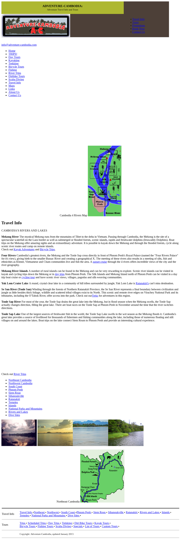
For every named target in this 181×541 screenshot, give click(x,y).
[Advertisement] (27, 347)
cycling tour (28, 277)
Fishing (12, 69)
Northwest (53, 512)
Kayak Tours (102, 523)
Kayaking (13, 60)
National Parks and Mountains (25, 408)
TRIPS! (12, 53)
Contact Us (138, 31)
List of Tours (92, 526)
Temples (13, 402)
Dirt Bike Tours (83, 523)
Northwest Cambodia (20, 383)
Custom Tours (110, 526)
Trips (23, 523)
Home (11, 50)
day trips (60, 274)
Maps (11, 85)
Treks (95, 295)
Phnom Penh (15, 389)
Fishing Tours (46, 526)
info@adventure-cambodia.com (19, 44)
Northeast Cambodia (19, 380)
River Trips (14, 73)
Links (11, 88)
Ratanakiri (14, 399)
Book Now (138, 28)
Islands (12, 405)
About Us (13, 92)
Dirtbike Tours (16, 76)
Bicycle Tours (16, 66)
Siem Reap (14, 392)
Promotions (138, 25)
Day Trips (54, 523)
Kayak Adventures (24, 249)
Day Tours (14, 57)
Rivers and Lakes (18, 411)
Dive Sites (14, 415)
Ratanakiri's (142, 283)
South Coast (15, 386)
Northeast (39, 512)
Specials (78, 526)
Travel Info (138, 19)
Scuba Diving (16, 79)
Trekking (13, 63)
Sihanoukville (16, 395)
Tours (135, 22)
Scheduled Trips (37, 523)
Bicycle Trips (47, 249)
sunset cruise (100, 261)
